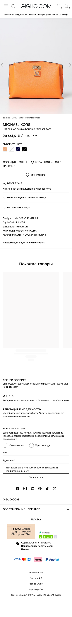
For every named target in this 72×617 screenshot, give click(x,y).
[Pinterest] (40, 488)
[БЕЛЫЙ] (11, 149)
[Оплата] (36, 559)
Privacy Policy (36, 572)
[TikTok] (47, 488)
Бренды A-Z (36, 578)
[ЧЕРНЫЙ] (24, 149)
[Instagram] (25, 488)
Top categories (36, 589)
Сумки (18, 234)
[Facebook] (18, 488)
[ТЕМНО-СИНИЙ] (18, 149)
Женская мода (16, 445)
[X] (55, 488)
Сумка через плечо (35, 234)
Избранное (38, 175)
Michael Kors (16, 124)
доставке (26, 242)
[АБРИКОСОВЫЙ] (5, 149)
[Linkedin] (32, 488)
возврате (39, 242)
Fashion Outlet (36, 583)
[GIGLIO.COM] (36, 6)
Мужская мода (42, 445)
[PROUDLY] (21, 531)
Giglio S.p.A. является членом (37, 546)
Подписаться (36, 477)
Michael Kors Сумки (26, 230)
